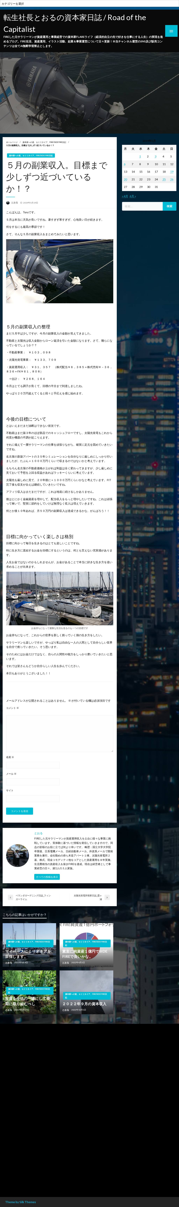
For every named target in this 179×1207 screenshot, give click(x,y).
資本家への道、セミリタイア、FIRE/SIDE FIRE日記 (44, 142)
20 (125, 179)
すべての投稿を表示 (47, 876)
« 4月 (125, 196)
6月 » (133, 196)
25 (164, 179)
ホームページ (12, 142)
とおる (15, 202)
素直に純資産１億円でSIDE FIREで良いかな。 (84, 953)
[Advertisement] (149, 345)
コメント (12, 707)
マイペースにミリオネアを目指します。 (28, 953)
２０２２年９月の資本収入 (84, 1003)
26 (171, 179)
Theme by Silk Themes (20, 1202)
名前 (10, 757)
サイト (9, 790)
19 (171, 171)
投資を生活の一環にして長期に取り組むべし (27, 1001)
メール (11, 773)
